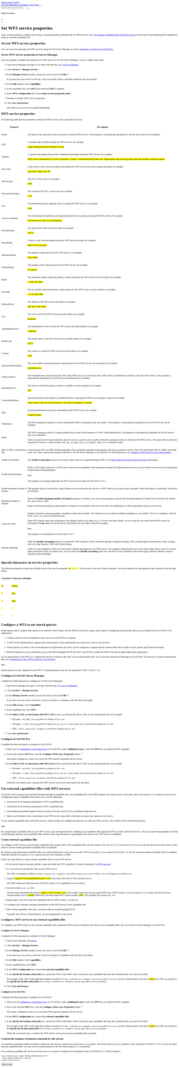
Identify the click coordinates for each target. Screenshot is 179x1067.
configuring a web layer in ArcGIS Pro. (96, 49)
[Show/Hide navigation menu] (41, 5)
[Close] (2, 19)
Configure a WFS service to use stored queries (150, 452)
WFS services (104, 864)
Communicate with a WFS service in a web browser (32, 659)
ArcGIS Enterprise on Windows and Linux (20, 5)
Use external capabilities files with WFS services (114, 35)
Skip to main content (10, 2)
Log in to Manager (70, 65)
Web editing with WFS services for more (129, 460)
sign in (33, 941)
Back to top (7, 1064)
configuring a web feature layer (33, 749)
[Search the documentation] (29, 8)
